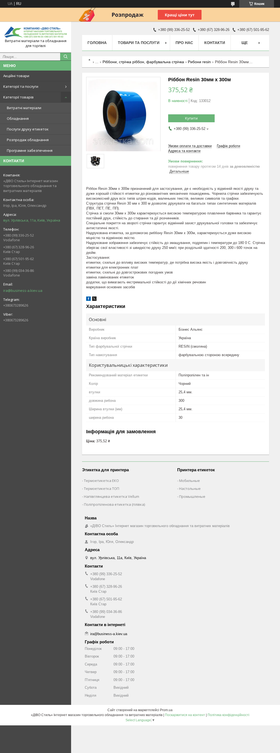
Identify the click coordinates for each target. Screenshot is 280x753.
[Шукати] (65, 57)
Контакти (214, 42)
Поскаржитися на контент (185, 715)
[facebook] (88, 300)
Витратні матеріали (24, 107)
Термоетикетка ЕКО (101, 480)
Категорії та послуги (20, 86)
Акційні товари (16, 75)
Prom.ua (166, 710)
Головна (97, 42)
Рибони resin (199, 62)
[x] (94, 300)
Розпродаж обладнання (28, 139)
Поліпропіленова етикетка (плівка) (114, 504)
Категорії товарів (18, 97)
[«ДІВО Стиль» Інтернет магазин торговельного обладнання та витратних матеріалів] (35, 32)
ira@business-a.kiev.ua (22, 290)
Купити (191, 118)
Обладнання (18, 118)
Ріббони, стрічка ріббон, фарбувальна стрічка (143, 62)
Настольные (190, 488)
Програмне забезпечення (29, 150)
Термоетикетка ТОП (101, 488)
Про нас (184, 42)
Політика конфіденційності (228, 715)
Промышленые (192, 496)
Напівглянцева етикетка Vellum (111, 496)
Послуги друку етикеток (28, 129)
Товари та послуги (138, 42)
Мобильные (189, 480)
